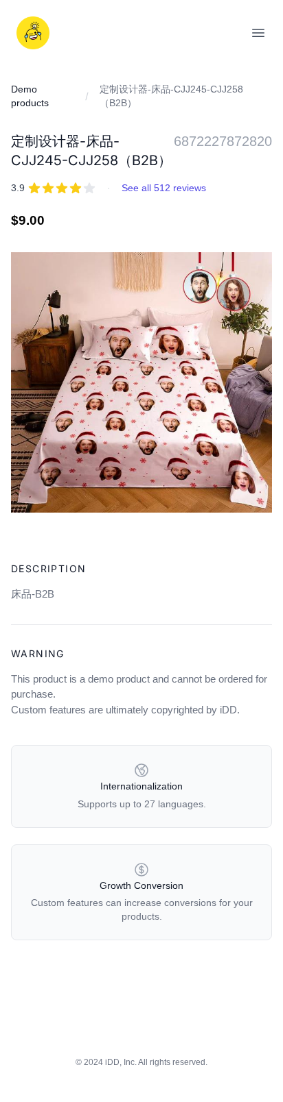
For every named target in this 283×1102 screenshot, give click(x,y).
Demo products (30, 96)
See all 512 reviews (164, 187)
